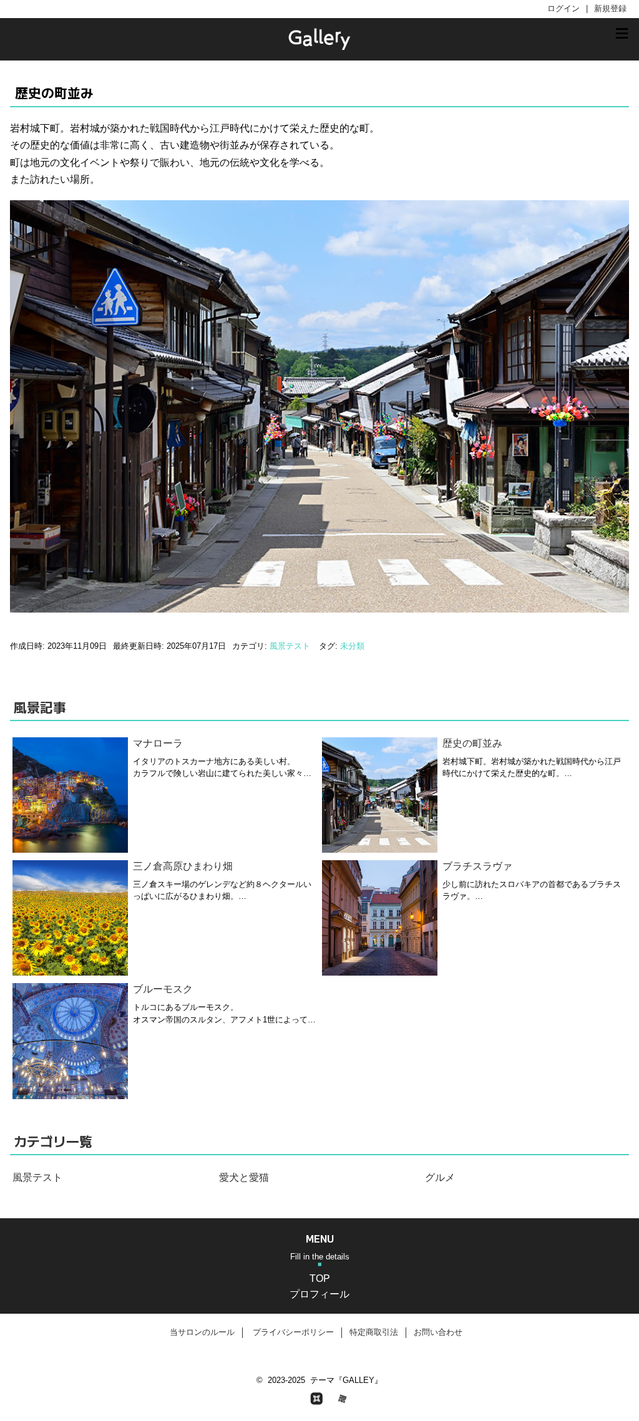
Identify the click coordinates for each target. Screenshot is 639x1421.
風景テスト (290, 646)
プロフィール (319, 1294)
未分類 (352, 646)
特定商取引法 (373, 1332)
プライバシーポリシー (293, 1332)
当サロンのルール (202, 1332)
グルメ (440, 1177)
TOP (320, 1278)
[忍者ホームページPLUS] (319, 1399)
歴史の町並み (472, 743)
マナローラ (158, 743)
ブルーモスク (163, 989)
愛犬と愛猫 (244, 1177)
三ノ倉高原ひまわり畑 (183, 866)
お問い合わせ (438, 1332)
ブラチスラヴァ (477, 866)
